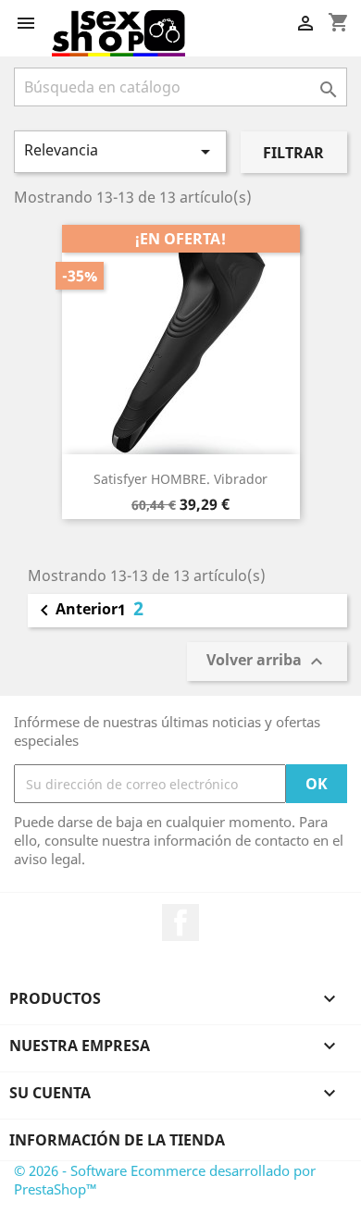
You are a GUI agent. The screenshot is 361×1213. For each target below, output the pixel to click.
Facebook (180, 922)
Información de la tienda (117, 1140)
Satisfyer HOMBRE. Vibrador (180, 479)
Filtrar (293, 152)
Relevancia (120, 151)
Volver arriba (267, 661)
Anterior (75, 611)
